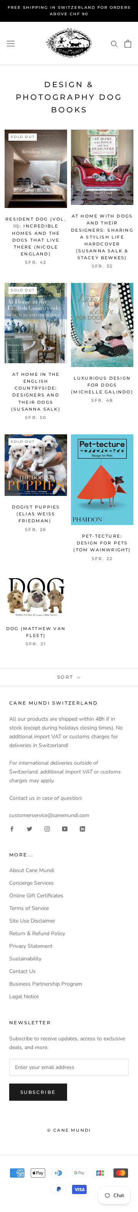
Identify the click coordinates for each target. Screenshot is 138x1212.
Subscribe (38, 1092)
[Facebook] (12, 828)
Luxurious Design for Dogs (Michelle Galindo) (102, 385)
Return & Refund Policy (37, 933)
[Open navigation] (11, 43)
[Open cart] (128, 43)
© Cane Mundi (69, 1130)
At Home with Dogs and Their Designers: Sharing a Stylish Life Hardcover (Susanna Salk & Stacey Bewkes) (102, 236)
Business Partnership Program (45, 984)
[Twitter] (29, 828)
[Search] (114, 43)
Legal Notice (24, 996)
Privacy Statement (31, 946)
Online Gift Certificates (36, 895)
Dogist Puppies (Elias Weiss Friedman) (36, 513)
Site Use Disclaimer (32, 920)
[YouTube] (64, 828)
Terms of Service (29, 908)
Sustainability (25, 958)
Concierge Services (31, 883)
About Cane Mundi (31, 870)
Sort (66, 677)
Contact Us (22, 971)
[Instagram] (47, 828)
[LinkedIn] (82, 828)
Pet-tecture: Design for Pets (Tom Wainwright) (102, 542)
